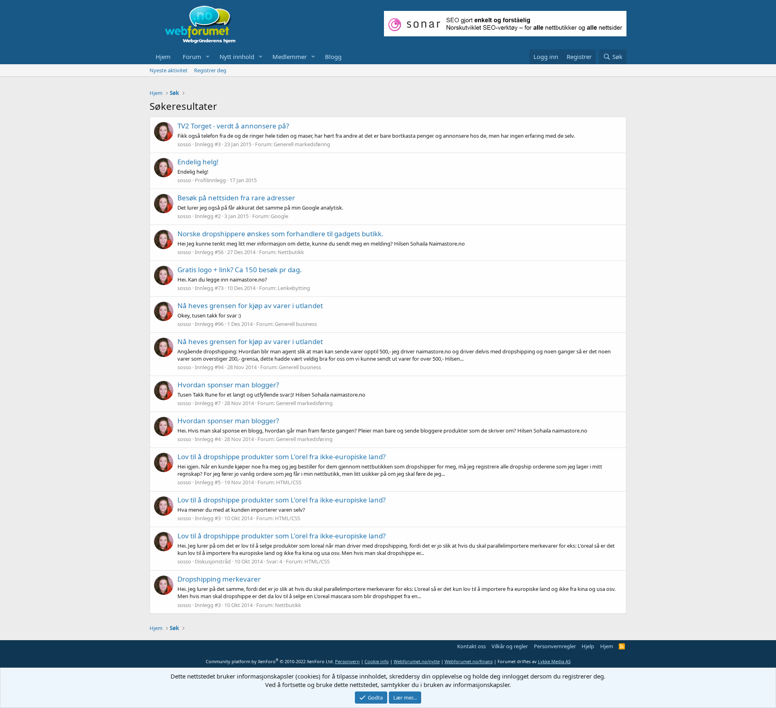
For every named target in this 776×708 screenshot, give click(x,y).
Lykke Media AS (554, 661)
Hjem (163, 57)
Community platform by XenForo (270, 661)
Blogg (333, 57)
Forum (192, 57)
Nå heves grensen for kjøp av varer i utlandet (250, 305)
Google (279, 216)
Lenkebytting (294, 288)
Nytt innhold (236, 57)
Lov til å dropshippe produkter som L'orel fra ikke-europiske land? (281, 456)
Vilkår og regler (509, 646)
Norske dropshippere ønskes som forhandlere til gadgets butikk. (280, 233)
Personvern (347, 661)
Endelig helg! (198, 161)
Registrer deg (210, 70)
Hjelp (588, 646)
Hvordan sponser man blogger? (228, 384)
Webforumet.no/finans (469, 661)
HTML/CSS (289, 482)
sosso (184, 144)
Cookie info (377, 661)
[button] (207, 56)
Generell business (296, 324)
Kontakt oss (471, 646)
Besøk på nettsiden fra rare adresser (236, 197)
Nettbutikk (291, 252)
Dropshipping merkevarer (219, 579)
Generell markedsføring (302, 144)
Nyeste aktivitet (169, 70)
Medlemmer (289, 57)
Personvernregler (555, 646)
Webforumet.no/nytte (417, 661)
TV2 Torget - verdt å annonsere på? (233, 125)
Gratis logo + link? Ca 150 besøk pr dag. (239, 269)
